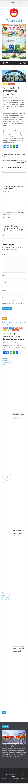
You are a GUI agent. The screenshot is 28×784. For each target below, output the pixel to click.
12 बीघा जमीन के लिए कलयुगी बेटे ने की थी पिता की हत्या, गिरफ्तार (13, 161)
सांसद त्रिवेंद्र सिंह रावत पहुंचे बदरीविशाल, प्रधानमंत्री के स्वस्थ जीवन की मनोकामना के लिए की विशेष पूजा (13, 229)
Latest (5, 84)
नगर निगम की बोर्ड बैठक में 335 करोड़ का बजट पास (13, 214)
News (9, 330)
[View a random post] (24, 63)
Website (4, 290)
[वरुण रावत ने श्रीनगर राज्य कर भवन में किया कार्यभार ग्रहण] (14, 172)
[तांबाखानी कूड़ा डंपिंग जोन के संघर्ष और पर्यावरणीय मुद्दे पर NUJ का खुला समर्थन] (7, 533)
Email (4, 283)
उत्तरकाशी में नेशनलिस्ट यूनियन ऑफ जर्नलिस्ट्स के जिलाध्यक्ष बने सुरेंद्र (19, 414)
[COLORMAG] (14, 730)
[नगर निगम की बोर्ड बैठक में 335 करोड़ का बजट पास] (14, 198)
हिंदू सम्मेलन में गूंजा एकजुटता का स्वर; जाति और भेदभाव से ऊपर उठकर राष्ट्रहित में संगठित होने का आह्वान (18, 649)
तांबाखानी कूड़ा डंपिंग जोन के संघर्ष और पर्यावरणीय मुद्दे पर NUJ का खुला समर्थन (18, 532)
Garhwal (5, 327)
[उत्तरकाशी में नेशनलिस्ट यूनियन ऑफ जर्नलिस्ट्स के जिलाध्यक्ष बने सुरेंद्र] (7, 416)
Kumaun (21, 327)
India (16, 327)
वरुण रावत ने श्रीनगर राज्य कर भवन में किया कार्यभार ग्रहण (13, 187)
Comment (5, 254)
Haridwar (11, 327)
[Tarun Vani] (3, 63)
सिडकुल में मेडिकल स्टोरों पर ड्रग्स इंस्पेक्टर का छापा (14, 155)
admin (16, 97)
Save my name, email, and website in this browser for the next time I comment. (14, 302)
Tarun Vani (14, 20)
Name (4, 275)
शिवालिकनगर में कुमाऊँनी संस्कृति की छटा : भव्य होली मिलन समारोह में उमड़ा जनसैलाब (13, 336)
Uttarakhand (11, 84)
